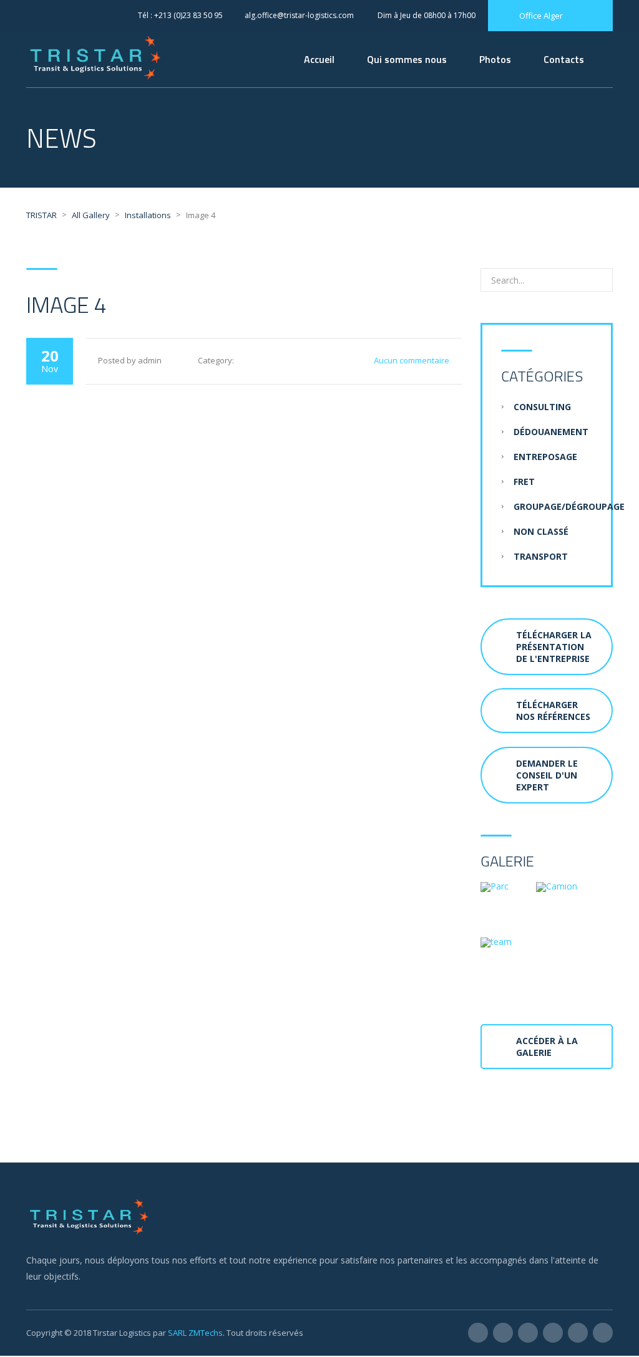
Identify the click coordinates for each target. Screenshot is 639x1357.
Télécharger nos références (553, 710)
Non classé (541, 531)
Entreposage (545, 457)
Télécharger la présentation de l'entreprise (554, 646)
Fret (524, 481)
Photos (495, 59)
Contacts (564, 59)
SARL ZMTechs (195, 1332)
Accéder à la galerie (547, 1046)
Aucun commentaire (411, 360)
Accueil (319, 59)
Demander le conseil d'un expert (547, 775)
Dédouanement (551, 432)
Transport (541, 556)
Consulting (542, 407)
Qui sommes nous (407, 59)
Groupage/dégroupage (569, 506)
